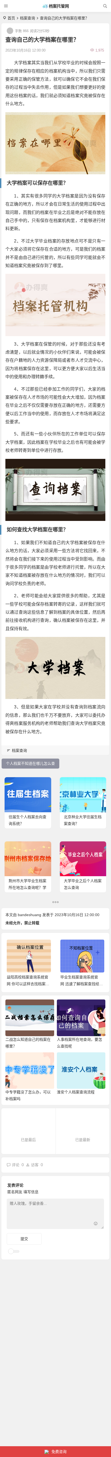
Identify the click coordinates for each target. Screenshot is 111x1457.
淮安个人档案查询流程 (76, 1092)
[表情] (95, 1224)
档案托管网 (59, 6)
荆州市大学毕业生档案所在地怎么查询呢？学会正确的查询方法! (27, 887)
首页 (11, 18)
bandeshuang (29, 915)
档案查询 (27, 18)
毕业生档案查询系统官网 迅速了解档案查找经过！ (26, 984)
